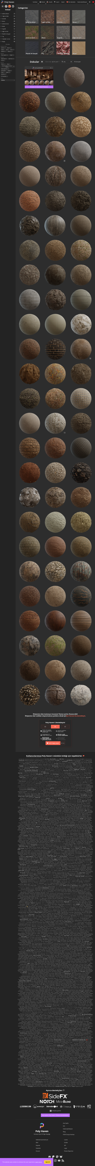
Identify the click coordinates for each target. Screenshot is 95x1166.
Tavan (3, 49)
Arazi (12, 49)
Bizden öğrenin (61, 737)
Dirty (8, 64)
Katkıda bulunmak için (42, 1140)
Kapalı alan (4, 58)
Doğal (12, 55)
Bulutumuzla (45, 737)
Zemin (3, 47)
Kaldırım (3, 51)
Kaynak (38, 1145)
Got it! (47, 1162)
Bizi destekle (71, 2)
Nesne (10, 51)
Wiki (37, 1142)
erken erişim (61, 731)
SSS (64, 1126)
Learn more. (38, 1162)
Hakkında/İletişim (82, 2)
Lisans (66, 1140)
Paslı (2, 72)
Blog (64, 1132)
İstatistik (38, 1148)
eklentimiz (65, 735)
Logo (65, 1148)
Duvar (9, 47)
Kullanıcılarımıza (33, 756)
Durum (38, 1151)
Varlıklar (35, 2)
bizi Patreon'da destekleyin (75, 716)
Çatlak (8, 72)
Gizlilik (66, 1142)
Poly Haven (9, 2)
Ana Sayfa (65, 1123)
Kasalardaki (45, 734)
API (65, 1145)
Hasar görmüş (5, 68)
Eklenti (43, 2)
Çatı (7, 49)
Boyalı (10, 70)
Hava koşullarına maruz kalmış (8, 66)
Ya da (3, 60)
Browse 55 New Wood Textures (39, 87)
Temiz (3, 64)
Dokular (34, 61)
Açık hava (11, 58)
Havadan (4, 76)
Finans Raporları (68, 1151)
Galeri (63, 2)
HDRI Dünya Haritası (68, 1134)
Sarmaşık (3, 70)
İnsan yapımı (4, 55)
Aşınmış (3, 74)
